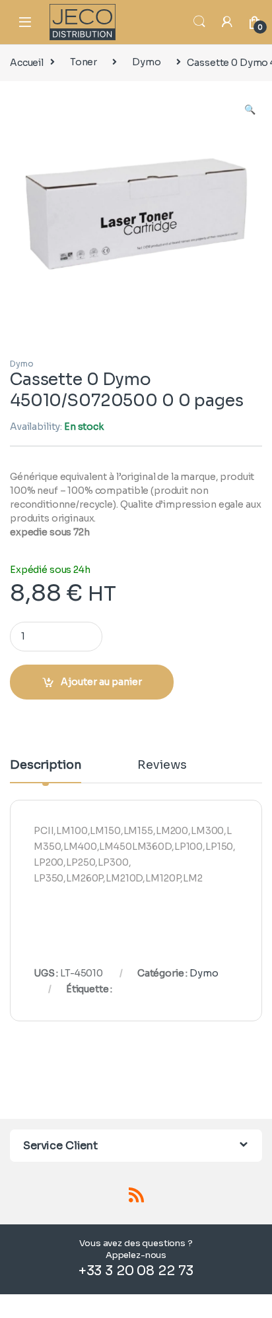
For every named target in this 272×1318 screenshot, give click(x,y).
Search (199, 22)
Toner (83, 62)
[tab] (45, 771)
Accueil (27, 62)
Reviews (161, 765)
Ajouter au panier (101, 682)
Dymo (146, 62)
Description (45, 765)
